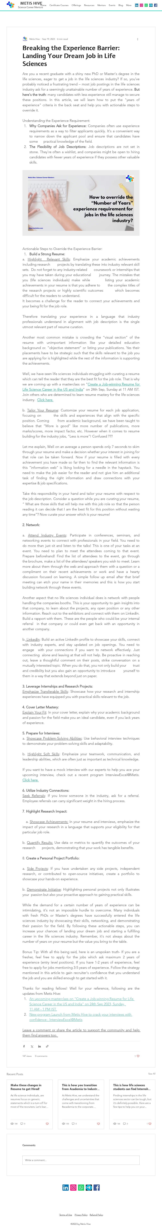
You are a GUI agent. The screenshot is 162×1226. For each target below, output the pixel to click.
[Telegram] (151, 5)
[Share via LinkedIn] (39, 1046)
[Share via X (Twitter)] (31, 1046)
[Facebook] (155, 5)
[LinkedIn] (136, 5)
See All (151, 1073)
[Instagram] (73, 1187)
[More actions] (138, 39)
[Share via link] (47, 1046)
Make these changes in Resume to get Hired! (26, 1087)
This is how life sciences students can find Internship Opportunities (132, 1087)
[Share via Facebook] (23, 1046)
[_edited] (89, 1187)
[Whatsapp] (146, 5)
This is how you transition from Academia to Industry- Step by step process (81, 1087)
